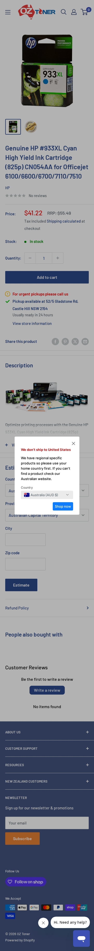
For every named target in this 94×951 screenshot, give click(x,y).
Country (27, 487)
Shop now (63, 506)
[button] (73, 444)
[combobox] (41, 494)
